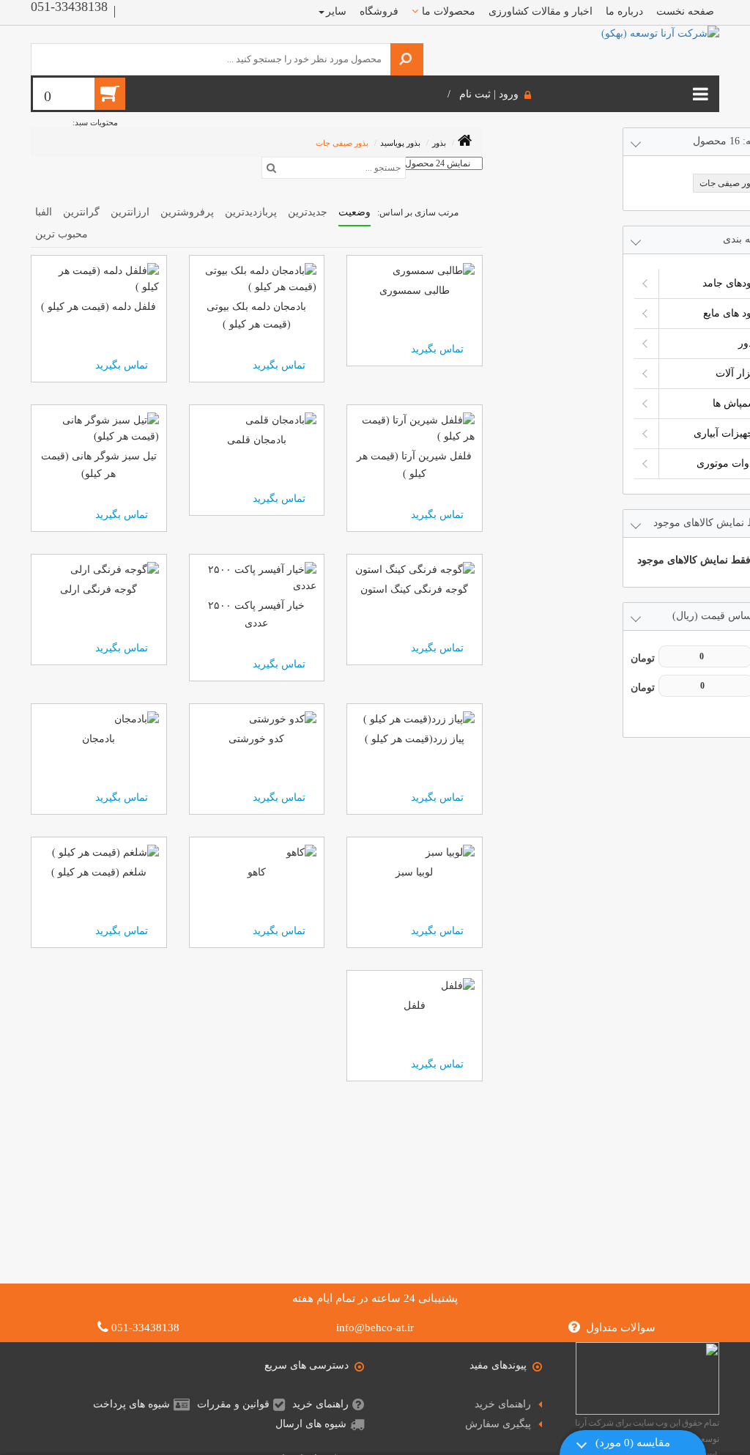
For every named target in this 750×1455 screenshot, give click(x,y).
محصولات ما (448, 11)
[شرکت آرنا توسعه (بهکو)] (660, 32)
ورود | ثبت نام (489, 94)
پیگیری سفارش (498, 1423)
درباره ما (624, 11)
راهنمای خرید (503, 1404)
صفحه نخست (685, 11)
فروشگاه (379, 11)
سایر (336, 11)
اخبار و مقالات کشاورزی (541, 11)
